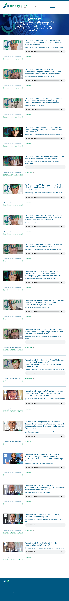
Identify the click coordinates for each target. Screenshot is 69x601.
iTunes (8, 59)
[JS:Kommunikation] (15, 6)
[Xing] (8, 581)
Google (11, 117)
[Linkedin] (4, 581)
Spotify (17, 59)
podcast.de (6, 117)
